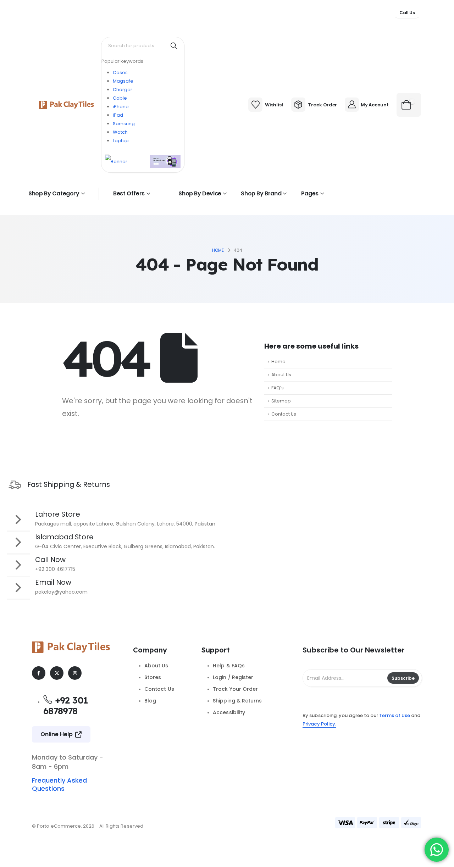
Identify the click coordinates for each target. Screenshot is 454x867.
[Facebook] (38, 673)
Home (278, 362)
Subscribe (403, 678)
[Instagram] (75, 673)
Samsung (124, 123)
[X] (56, 673)
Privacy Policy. (319, 724)
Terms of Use (394, 715)
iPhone (121, 106)
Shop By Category (53, 193)
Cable (120, 98)
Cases (120, 72)
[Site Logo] (66, 105)
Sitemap (281, 401)
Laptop (121, 140)
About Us (281, 375)
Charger (122, 89)
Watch (120, 132)
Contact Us (283, 414)
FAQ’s (277, 388)
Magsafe (123, 81)
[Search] (174, 45)
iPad (118, 115)
